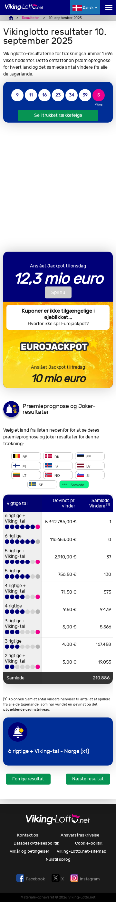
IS (55, 466)
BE (24, 457)
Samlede (77, 485)
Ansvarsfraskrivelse (80, 835)
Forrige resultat (28, 779)
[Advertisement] (58, 187)
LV (87, 466)
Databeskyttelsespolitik (36, 843)
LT (24, 475)
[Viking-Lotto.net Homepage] (24, 10)
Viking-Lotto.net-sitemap (81, 851)
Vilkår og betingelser (29, 851)
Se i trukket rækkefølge (58, 115)
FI (24, 466)
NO (56, 475)
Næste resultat (88, 779)
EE (88, 457)
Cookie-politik (88, 843)
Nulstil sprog (58, 859)
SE (40, 485)
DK (56, 457)
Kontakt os (27, 835)
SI (87, 475)
